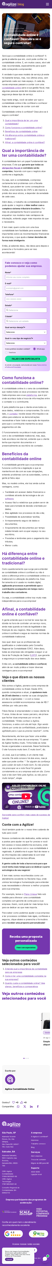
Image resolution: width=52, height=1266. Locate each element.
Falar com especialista (26, 359)
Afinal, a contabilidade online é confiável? (25, 142)
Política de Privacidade (13, 367)
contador (13, 413)
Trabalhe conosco (38, 1144)
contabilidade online (11, 87)
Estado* (8, 305)
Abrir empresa (36, 1156)
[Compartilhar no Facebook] (37, 1106)
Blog (32, 1147)
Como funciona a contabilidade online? (23, 127)
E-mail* (8, 283)
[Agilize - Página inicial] (26, 1124)
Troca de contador (38, 1159)
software (9, 498)
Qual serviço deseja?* (15, 327)
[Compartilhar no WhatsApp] (18, 1106)
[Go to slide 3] (28, 1058)
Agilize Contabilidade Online (19, 1089)
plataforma (31, 395)
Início (5, 28)
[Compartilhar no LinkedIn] (31, 1106)
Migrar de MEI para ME (40, 1163)
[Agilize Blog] (13, 4)
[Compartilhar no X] (24, 1106)
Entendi (9, 1259)
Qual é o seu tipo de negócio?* (19, 338)
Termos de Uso (42, 365)
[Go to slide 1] (23, 1058)
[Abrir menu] (47, 4)
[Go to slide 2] (26, 1058)
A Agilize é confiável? (39, 1136)
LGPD (33, 655)
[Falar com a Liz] (45, 1259)
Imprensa (34, 1140)
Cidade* (8, 316)
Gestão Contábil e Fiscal (17, 28)
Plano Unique (30, 894)
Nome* (8, 272)
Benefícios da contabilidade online (21, 131)
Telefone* (9, 294)
